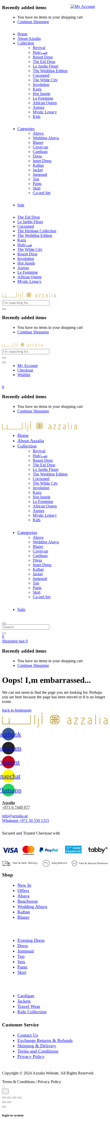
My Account (27, 365)
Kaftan (38, 165)
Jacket (38, 170)
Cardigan (40, 151)
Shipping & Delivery (36, 1045)
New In (24, 885)
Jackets (24, 1001)
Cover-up (40, 147)
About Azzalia (29, 38)
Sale (20, 205)
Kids (36, 116)
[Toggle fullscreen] (14, 1097)
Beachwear (27, 901)
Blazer (38, 142)
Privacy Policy (31, 1056)
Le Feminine (43, 98)
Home (22, 34)
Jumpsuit (40, 174)
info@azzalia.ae (15, 816)
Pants (37, 183)
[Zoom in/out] (19, 1097)
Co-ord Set (41, 193)
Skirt (36, 188)
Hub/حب (40, 52)
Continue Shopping (33, 22)
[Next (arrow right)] (9, 1102)
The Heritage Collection (36, 231)
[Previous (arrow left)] (4, 1102)
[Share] (9, 1097)
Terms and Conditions (37, 1051)
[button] (3, 387)
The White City (45, 80)
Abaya (38, 133)
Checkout (25, 370)
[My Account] (83, 6)
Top (36, 179)
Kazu (37, 89)
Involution (41, 84)
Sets (21, 961)
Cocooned (41, 75)
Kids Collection (32, 1011)
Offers (23, 890)
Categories (26, 129)
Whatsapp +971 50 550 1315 (25, 820)
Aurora (38, 107)
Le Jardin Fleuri (45, 66)
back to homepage (16, 710)
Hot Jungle (41, 93)
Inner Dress (42, 161)
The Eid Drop (44, 61)
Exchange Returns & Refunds (45, 1040)
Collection (25, 43)
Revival (39, 47)
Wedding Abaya (46, 138)
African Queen (45, 103)
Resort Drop (43, 57)
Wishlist (23, 375)
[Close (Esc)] (4, 1097)
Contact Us (27, 1035)
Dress (37, 156)
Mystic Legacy (45, 112)
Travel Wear (28, 1006)
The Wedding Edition (50, 71)
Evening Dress (31, 940)
